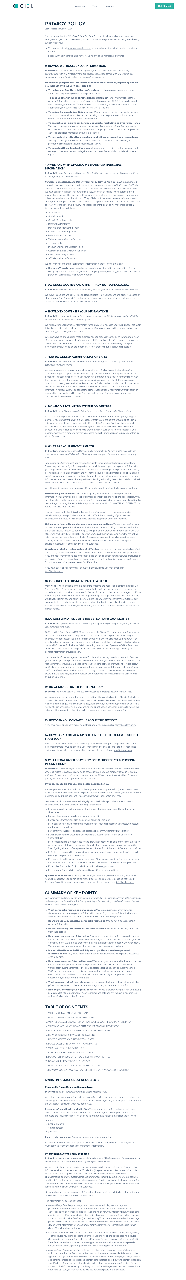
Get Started (164, 6)
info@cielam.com (56, 436)
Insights (110, 6)
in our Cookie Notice (83, 1195)
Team (95, 6)
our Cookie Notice (89, 118)
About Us (80, 6)
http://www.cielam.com (79, 48)
